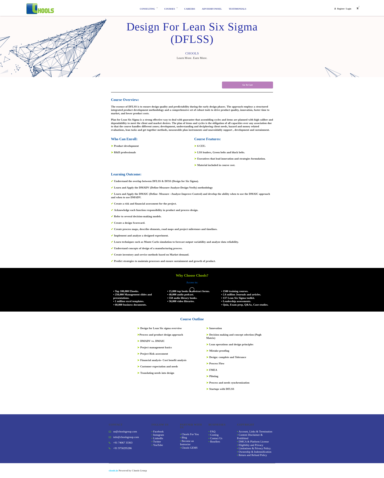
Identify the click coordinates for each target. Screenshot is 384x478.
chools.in (113, 470)
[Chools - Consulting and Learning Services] (53, 8)
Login (348, 9)
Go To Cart (247, 85)
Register (341, 9)
